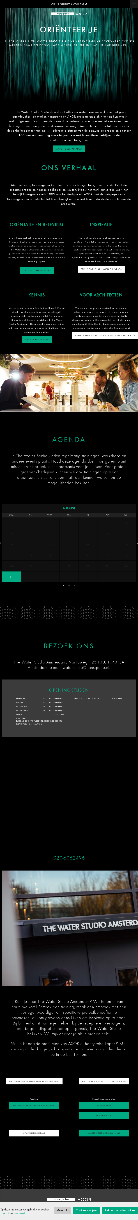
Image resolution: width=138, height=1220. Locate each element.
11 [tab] (96, 409)
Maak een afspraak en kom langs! (104, 1133)
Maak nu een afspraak (69, 148)
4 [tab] (58, 409)
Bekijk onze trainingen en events (101, 269)
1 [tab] (42, 409)
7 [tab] (74, 409)
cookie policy (5, 1213)
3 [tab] (53, 409)
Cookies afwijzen (87, 1210)
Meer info (62, 1210)
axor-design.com (104, 1115)
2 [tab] (47, 409)
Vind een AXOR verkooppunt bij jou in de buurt (104, 1081)
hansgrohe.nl (104, 1105)
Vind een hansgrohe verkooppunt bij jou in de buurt (34, 1081)
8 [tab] (80, 409)
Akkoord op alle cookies (120, 1210)
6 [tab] (69, 409)
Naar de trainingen (37, 339)
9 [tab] (85, 409)
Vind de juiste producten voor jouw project (34, 1105)
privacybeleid (19, 1213)
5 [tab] (63, 409)
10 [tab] (90, 409)
